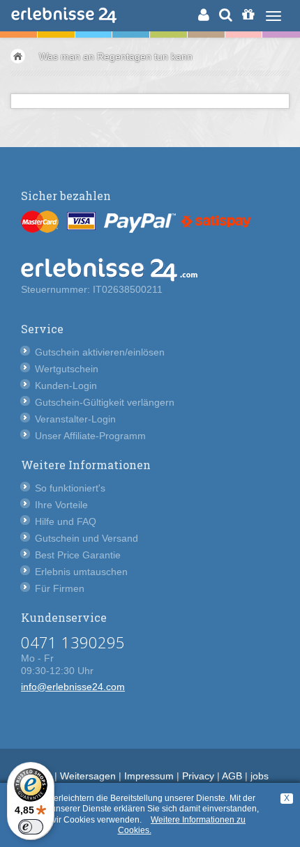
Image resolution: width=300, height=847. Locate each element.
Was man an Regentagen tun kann (116, 56)
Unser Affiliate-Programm (90, 435)
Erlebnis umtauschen (81, 571)
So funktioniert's (70, 488)
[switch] (30, 826)
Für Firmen (59, 588)
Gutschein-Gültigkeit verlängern (104, 402)
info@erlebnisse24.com (73, 686)
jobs (259, 775)
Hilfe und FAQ (65, 521)
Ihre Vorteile (61, 504)
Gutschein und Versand (86, 538)
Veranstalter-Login (75, 419)
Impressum (149, 775)
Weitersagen (88, 775)
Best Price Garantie (78, 554)
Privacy (198, 775)
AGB (232, 775)
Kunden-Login (66, 385)
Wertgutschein (66, 368)
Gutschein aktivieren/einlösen (100, 352)
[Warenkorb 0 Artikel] (248, 15)
